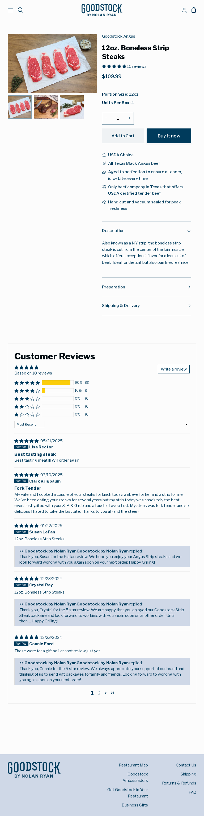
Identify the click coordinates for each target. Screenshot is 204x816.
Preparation (113, 286)
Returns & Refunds (179, 783)
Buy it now (169, 136)
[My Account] (182, 10)
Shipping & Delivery (121, 305)
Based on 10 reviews (33, 373)
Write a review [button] (174, 369)
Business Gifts (135, 805)
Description (113, 230)
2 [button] (99, 692)
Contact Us (186, 765)
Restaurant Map (133, 765)
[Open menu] (7, 10)
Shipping (188, 774)
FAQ (192, 792)
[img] (26, 440)
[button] (27, 382)
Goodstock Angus (118, 36)
